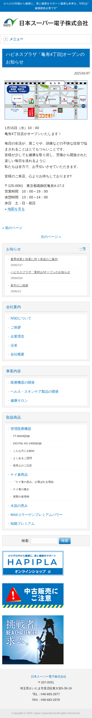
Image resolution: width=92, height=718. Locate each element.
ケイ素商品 (19, 474)
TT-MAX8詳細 (21, 436)
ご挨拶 (16, 327)
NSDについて (21, 318)
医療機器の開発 (23, 382)
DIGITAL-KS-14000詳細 (27, 443)
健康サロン (19, 400)
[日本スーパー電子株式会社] (46, 27)
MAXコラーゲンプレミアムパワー (37, 515)
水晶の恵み (19, 506)
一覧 (83, 248)
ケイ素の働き (21, 489)
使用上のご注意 (22, 465)
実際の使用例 (21, 496)
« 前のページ (12, 228)
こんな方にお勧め (24, 450)
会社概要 (17, 354)
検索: (25, 541)
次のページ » (51, 237)
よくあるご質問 (22, 458)
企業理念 (17, 336)
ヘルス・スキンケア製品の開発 (35, 391)
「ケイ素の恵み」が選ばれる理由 (33, 481)
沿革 (14, 345)
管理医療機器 (21, 429)
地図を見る (16, 209)
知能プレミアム (23, 523)
